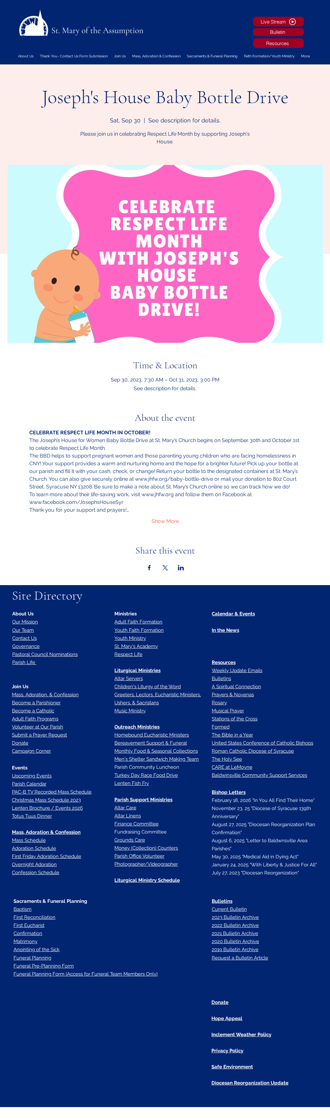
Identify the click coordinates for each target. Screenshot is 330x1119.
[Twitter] (303, 1114)
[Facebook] (294, 1114)
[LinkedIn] (313, 1114)
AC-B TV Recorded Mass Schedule (53, 792)
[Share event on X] (165, 567)
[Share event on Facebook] (149, 567)
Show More (165, 521)
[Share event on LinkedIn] (181, 567)
